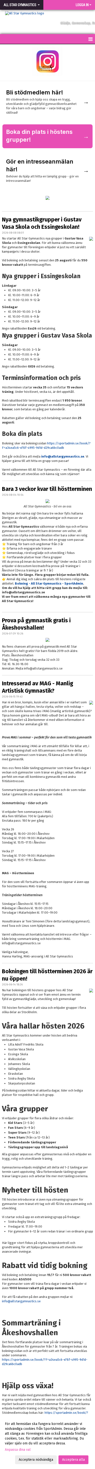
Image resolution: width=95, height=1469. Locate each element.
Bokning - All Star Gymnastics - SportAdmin (49, 583)
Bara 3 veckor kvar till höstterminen (47, 489)
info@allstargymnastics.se (62, 456)
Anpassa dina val (18, 1450)
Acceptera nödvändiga (36, 1460)
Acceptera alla (73, 1460)
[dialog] (47, 1441)
